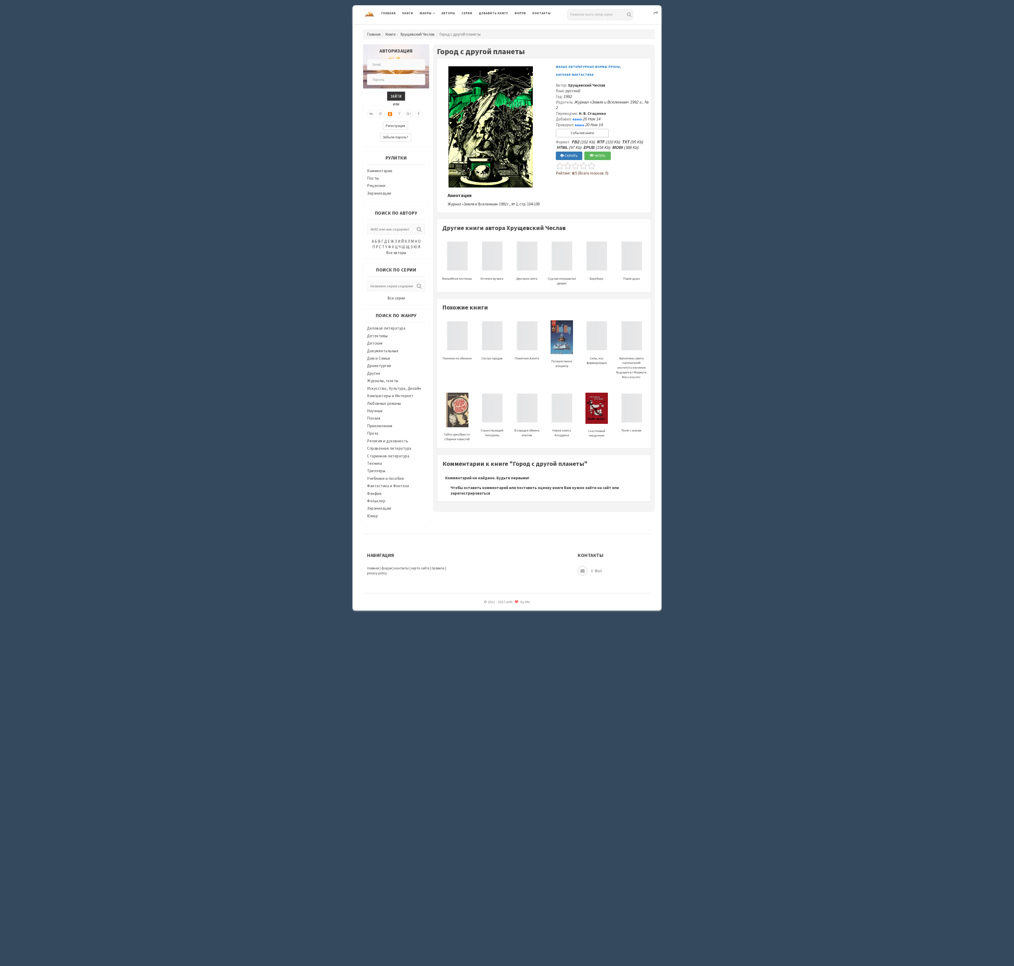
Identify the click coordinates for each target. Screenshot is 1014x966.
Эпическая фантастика (500, 901)
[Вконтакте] (371, 114)
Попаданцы (489, 688)
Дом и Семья (378, 358)
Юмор (372, 515)
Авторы (448, 13)
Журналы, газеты (382, 380)
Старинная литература (388, 455)
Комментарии (379, 170)
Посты (373, 178)
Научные (375, 410)
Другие (373, 373)
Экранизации (379, 193)
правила (438, 568)
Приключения (379, 425)
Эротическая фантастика (502, 924)
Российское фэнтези (498, 747)
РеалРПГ (486, 735)
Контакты (541, 13)
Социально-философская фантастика (514, 806)
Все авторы (396, 252)
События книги (582, 133)
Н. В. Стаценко (592, 113)
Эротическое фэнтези (499, 936)
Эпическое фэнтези (497, 913)
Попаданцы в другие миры (503, 700)
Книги (407, 13)
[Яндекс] (399, 114)
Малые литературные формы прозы (588, 67)
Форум (520, 13)
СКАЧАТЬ (571, 155)
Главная (388, 13)
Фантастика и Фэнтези (388, 485)
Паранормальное (494, 676)
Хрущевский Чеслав (417, 34)
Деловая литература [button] (438, 27)
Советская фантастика (500, 783)
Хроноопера (490, 889)
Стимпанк (488, 818)
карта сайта (420, 568)
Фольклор (376, 500)
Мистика (487, 617)
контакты (401, 568)
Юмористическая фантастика (506, 948)
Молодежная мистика (499, 641)
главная (373, 568)
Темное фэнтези (494, 830)
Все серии (396, 298)
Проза (372, 433)
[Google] (409, 114)
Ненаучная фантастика (500, 665)
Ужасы (485, 853)
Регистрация (395, 126)
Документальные (382, 350)
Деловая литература (497, 27)
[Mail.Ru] (380, 114)
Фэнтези (487, 877)
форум (386, 568)
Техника (374, 463)
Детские (375, 343)
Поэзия (373, 418)
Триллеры (376, 470)
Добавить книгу (493, 13)
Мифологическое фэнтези (503, 629)
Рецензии (376, 185)
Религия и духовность (387, 440)
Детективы (377, 335)
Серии (467, 13)
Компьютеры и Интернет (390, 395)
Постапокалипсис (496, 712)
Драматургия (379, 365)
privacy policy (377, 573)
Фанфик (374, 493)
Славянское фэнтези (498, 771)
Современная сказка (497, 794)
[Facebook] (418, 114)
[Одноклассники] (390, 114)
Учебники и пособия (385, 478)
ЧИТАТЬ (599, 155)
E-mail (596, 570)
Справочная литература (389, 448)
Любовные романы (384, 403)
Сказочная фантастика (500, 759)
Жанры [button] (426, 13)
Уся (482, 865)
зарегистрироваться (470, 493)
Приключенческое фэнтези (504, 723)
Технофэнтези (492, 842)
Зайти (396, 96)
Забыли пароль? (395, 137)
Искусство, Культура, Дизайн (394, 388)
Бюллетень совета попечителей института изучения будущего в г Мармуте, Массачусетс (631, 367)
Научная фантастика (498, 653)
